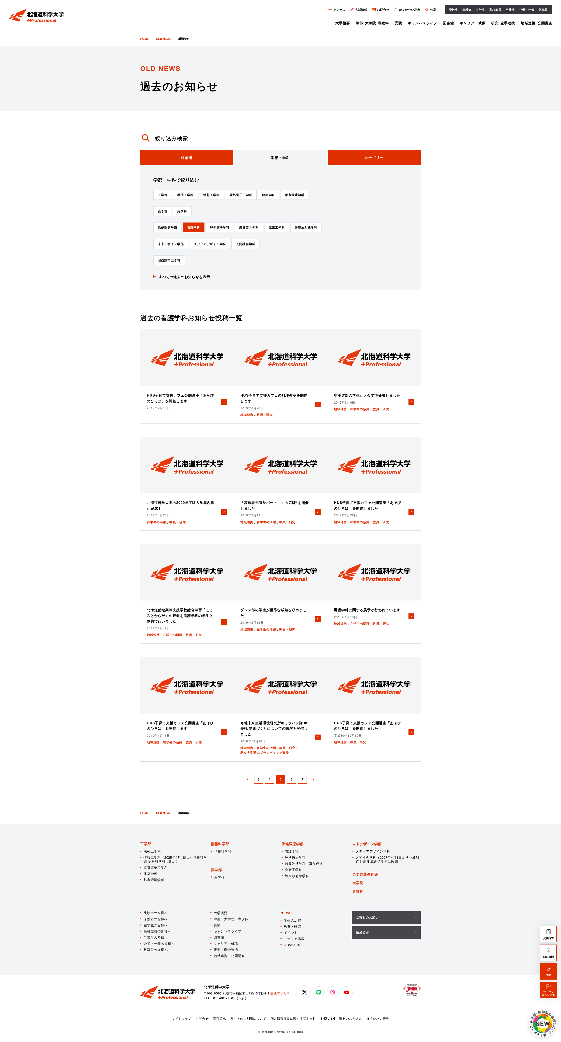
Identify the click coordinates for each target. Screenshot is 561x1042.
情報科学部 (220, 843)
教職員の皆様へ (156, 949)
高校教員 (495, 9)
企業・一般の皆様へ (159, 943)
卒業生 (510, 9)
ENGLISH (327, 1018)
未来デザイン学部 (171, 244)
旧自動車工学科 (169, 260)
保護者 (466, 9)
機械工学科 (185, 195)
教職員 (543, 9)
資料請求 (219, 1018)
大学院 (357, 882)
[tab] (186, 157)
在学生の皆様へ (156, 925)
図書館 (448, 22)
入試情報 (361, 9)
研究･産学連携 (503, 22)
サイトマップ (181, 1018)
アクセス (339, 9)
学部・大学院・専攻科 (231, 919)
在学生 (480, 9)
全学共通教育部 (365, 874)
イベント (291, 932)
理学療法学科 (219, 227)
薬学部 (162, 211)
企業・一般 (526, 9)
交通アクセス (280, 993)
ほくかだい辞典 (409, 9)
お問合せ (383, 9)
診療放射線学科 (306, 227)
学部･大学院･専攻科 (372, 22)
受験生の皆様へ (156, 912)
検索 (433, 9)
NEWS (286, 912)
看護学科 (193, 227)
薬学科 (182, 211)
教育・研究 (292, 926)
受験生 (453, 9)
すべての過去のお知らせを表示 (184, 276)
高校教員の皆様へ (157, 931)
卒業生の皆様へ (156, 937)
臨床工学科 (277, 227)
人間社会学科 (245, 244)
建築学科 (268, 195)
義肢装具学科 (249, 227)
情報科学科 (223, 851)
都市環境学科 (294, 195)
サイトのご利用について (248, 1018)
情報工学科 (211, 195)
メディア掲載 (294, 938)
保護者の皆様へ (156, 919)
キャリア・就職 (473, 22)
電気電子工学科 (240, 195)
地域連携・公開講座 (229, 955)
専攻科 (357, 891)
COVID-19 (292, 944)
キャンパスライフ (422, 22)
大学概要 (342, 22)
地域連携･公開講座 (536, 22)
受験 (398, 22)
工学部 (162, 195)
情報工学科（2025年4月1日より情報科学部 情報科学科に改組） (175, 859)
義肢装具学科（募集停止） (306, 863)
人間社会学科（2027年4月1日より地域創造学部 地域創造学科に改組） (387, 859)
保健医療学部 (167, 227)
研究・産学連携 (226, 949)
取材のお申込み (350, 1018)
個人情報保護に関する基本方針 (293, 1018)
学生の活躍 (292, 920)
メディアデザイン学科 (210, 244)
